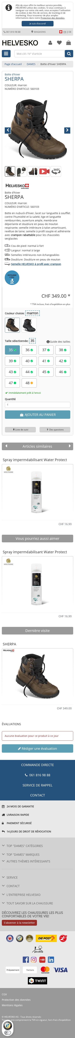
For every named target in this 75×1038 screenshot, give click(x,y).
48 (27, 382)
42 (61, 360)
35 (11, 349)
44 (27, 371)
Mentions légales (12, 1005)
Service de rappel (37, 785)
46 (61, 371)
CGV (4, 994)
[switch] (7, 1033)
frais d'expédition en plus (57, 304)
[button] (10, 129)
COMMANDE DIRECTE (37, 765)
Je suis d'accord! (37, 23)
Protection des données (52, 17)
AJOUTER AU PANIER (40, 414)
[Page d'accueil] (22, 41)
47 (11, 382)
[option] (37, 490)
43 (11, 371)
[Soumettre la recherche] (69, 53)
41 (44, 360)
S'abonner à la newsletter (19, 922)
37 (44, 349)
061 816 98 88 (13, 31)
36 (27, 349)
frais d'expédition (62, 1019)
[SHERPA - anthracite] (29, 325)
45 (44, 371)
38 (61, 349)
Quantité (10, 399)
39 (11, 360)
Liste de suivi (21, 429)
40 (27, 360)
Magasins (39, 31)
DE (69, 31)
